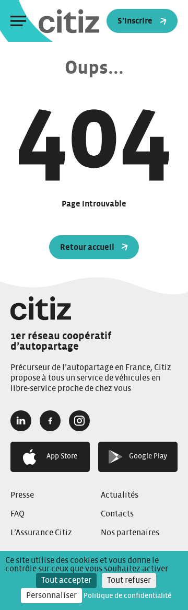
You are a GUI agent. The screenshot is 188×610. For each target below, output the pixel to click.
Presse (22, 495)
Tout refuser (129, 580)
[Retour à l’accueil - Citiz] (90, 21)
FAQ (17, 514)
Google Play (148, 456)
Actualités (119, 495)
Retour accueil (87, 247)
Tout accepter (66, 580)
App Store (61, 456)
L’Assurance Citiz (41, 532)
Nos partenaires (130, 532)
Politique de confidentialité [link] (127, 596)
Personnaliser (51, 595)
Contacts (117, 514)
